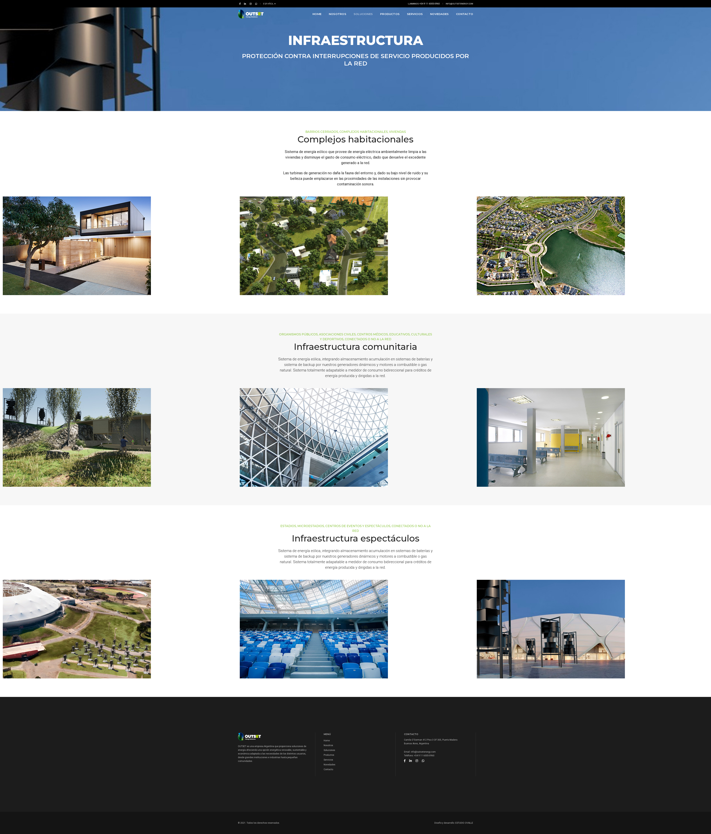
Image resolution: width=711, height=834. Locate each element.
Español (268, 3)
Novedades (439, 14)
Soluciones (363, 14)
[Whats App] (255, 3)
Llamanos (424, 3)
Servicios (415, 14)
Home (317, 14)
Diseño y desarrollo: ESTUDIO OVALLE (453, 823)
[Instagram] (250, 3)
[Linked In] (245, 3)
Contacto (464, 14)
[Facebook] (240, 3)
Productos (390, 14)
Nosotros (337, 14)
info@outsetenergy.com (459, 4)
